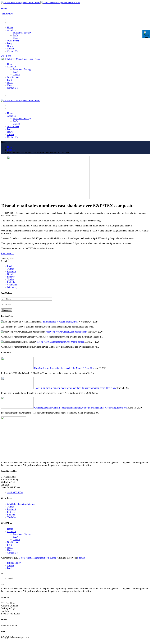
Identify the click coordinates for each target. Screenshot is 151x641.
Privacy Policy (14, 562)
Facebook (11, 509)
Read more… (7, 253)
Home (10, 529)
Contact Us (12, 552)
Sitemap (81, 557)
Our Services (13, 542)
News (10, 547)
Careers (16, 38)
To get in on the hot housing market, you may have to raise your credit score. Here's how (75, 388)
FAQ (15, 35)
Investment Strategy (22, 32)
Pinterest (11, 512)
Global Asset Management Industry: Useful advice (60, 341)
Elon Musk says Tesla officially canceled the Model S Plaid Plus (64, 368)
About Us (11, 531)
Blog (9, 544)
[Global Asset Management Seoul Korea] (40, 2)
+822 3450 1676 (7, 14)
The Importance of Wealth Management (59, 321)
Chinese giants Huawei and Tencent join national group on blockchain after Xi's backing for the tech (81, 407)
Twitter (10, 506)
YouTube (11, 517)
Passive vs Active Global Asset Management (66, 331)
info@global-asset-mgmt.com (21, 504)
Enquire (4, 8)
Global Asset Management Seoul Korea (37, 557)
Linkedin (11, 514)
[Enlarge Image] (48, 198)
